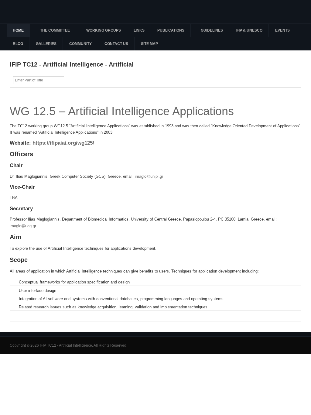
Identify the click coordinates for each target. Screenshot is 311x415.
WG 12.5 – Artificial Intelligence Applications (122, 111)
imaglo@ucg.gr (23, 226)
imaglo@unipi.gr (149, 176)
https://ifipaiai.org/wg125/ (63, 143)
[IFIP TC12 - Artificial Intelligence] (43, 11)
